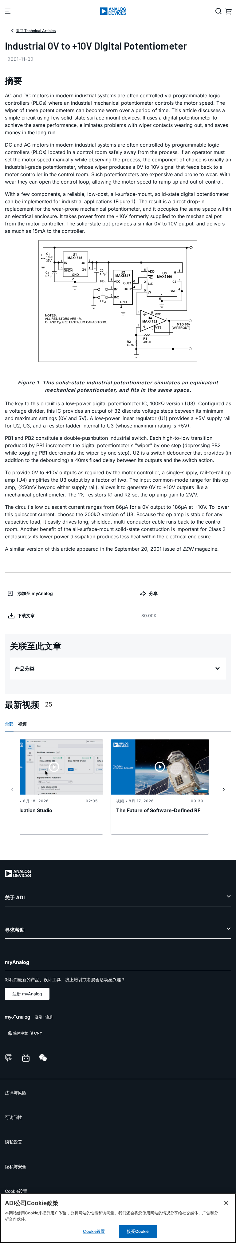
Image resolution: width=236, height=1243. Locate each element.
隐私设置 (13, 1141)
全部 (9, 724)
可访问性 (13, 1117)
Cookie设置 (16, 1191)
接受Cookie (138, 1231)
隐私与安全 (15, 1166)
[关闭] (226, 1203)
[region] (118, 1218)
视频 (22, 724)
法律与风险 (15, 1092)
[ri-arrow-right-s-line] (224, 789)
